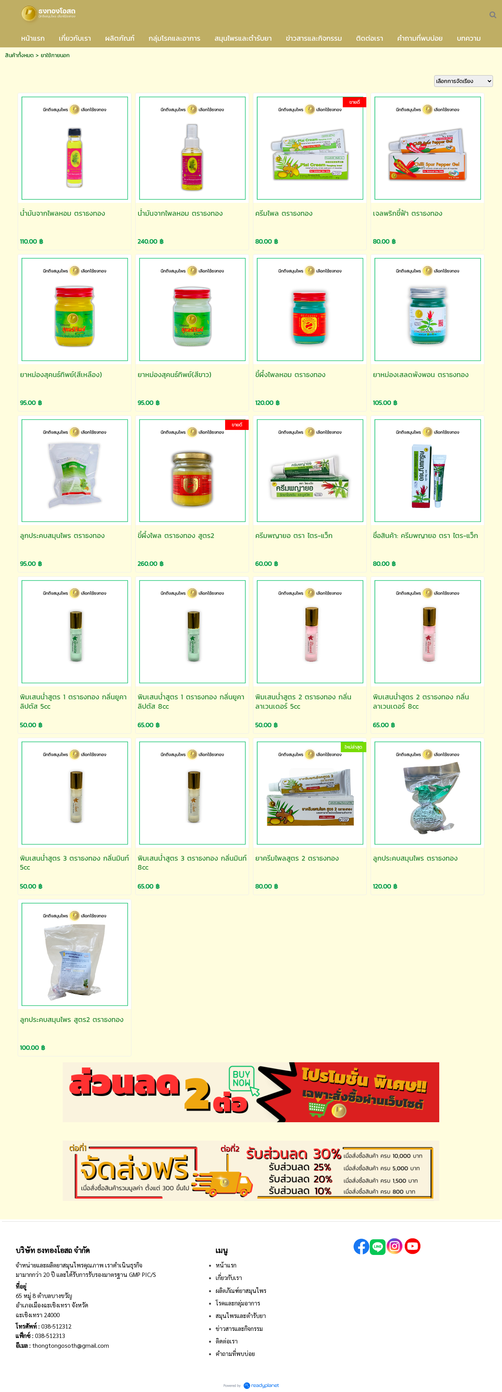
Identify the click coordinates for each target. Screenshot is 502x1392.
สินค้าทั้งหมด (19, 55)
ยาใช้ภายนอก (55, 55)
